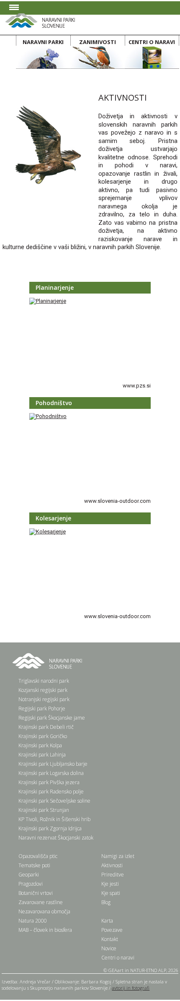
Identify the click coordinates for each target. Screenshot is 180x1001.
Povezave (112, 929)
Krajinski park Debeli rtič (46, 727)
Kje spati (110, 893)
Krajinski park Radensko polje (51, 791)
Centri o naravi (117, 957)
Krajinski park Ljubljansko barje (52, 763)
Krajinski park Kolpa (40, 745)
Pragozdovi (30, 883)
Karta (107, 920)
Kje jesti (110, 883)
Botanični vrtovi (35, 893)
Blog (106, 902)
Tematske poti (34, 865)
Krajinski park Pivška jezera (49, 782)
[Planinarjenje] (47, 301)
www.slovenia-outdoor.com (117, 501)
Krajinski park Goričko (42, 736)
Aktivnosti (112, 865)
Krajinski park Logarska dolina (51, 773)
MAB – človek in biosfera (45, 929)
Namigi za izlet (117, 856)
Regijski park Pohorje (41, 708)
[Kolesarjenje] (47, 531)
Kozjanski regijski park (42, 690)
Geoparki (28, 874)
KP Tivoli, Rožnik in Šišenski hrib (54, 819)
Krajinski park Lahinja (42, 754)
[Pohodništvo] (48, 416)
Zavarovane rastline (40, 902)
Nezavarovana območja (44, 911)
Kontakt (109, 939)
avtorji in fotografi (130, 988)
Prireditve (112, 874)
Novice (108, 948)
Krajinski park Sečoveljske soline (54, 800)
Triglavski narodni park (43, 680)
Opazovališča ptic (37, 856)
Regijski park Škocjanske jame (51, 717)
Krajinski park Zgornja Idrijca (50, 828)
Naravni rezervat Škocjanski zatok (55, 837)
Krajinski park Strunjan (43, 810)
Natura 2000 (32, 920)
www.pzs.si (137, 385)
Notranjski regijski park (43, 699)
